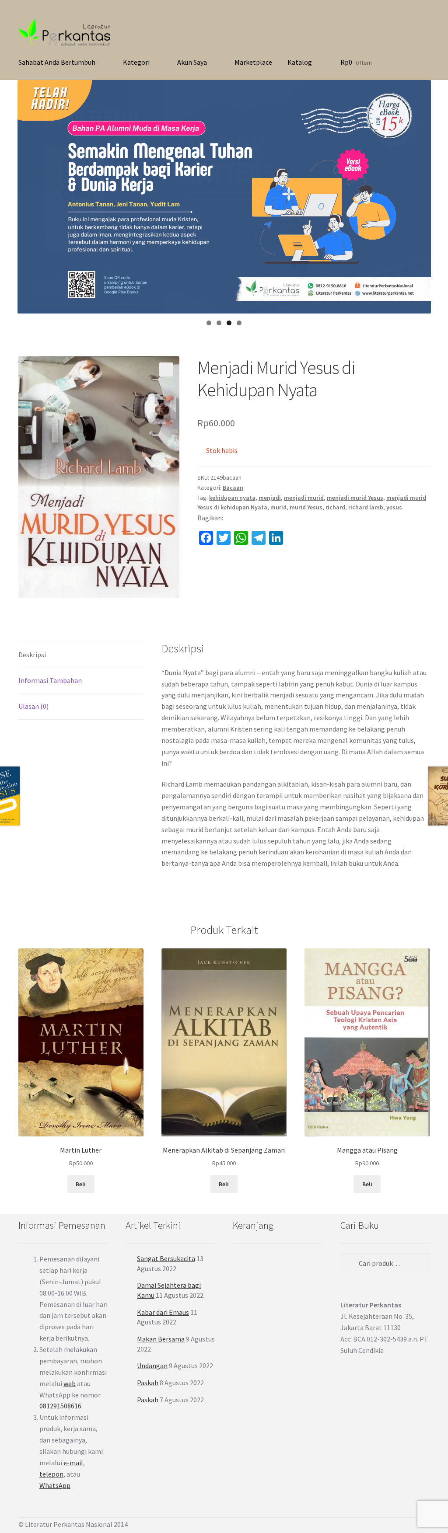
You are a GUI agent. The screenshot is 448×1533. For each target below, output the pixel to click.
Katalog (299, 62)
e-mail (73, 1462)
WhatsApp (54, 1485)
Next (420, 194)
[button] (166, 369)
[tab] (81, 655)
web (69, 1383)
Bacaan (233, 487)
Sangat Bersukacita (166, 1258)
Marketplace (253, 62)
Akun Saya (192, 62)
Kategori (136, 62)
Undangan (152, 1365)
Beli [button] (367, 1184)
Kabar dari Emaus (163, 1312)
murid (278, 507)
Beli (81, 1184)
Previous (28, 194)
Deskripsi (32, 654)
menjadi (270, 498)
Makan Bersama (161, 1338)
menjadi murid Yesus (355, 498)
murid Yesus (306, 507)
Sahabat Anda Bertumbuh (56, 62)
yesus (394, 507)
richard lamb (365, 507)
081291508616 (60, 1405)
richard (335, 507)
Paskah (147, 1382)
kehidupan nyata (232, 498)
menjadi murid (304, 498)
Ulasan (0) (33, 706)
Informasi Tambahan (50, 680)
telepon (51, 1474)
